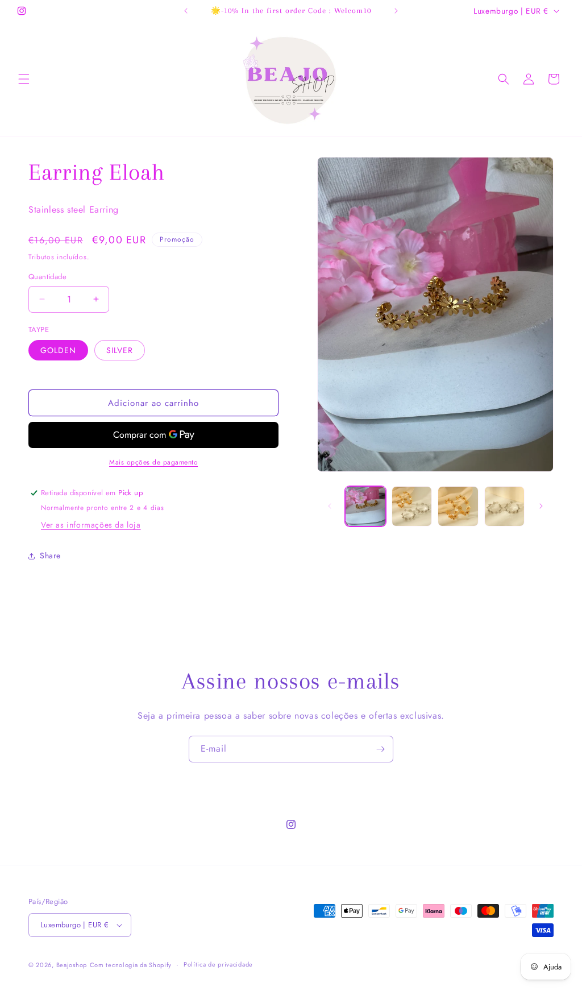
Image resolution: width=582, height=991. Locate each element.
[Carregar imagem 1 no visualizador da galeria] (365, 506)
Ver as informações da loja (91, 524)
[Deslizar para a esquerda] (329, 506)
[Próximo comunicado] (396, 11)
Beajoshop (71, 964)
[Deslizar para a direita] (541, 506)
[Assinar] (380, 749)
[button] (23, 79)
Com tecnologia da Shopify (131, 964)
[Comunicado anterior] (185, 11)
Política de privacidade (218, 964)
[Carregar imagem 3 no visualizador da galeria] (458, 506)
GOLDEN (58, 350)
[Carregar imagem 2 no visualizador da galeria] (412, 506)
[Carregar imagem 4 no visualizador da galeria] (504, 506)
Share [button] (50, 555)
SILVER (119, 350)
